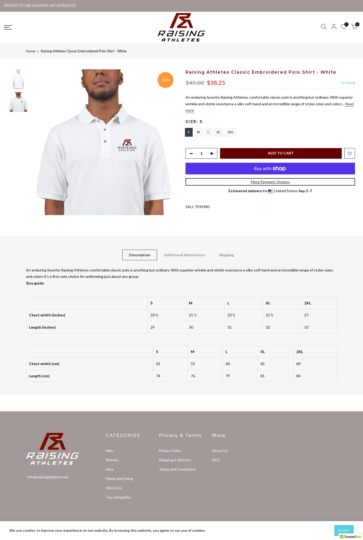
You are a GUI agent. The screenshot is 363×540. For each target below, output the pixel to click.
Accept (344, 531)
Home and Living (119, 478)
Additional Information (184, 255)
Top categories (118, 497)
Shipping (226, 255)
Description (139, 255)
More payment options (270, 181)
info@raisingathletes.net (48, 477)
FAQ (216, 460)
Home (30, 51)
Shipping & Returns (175, 460)
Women (112, 460)
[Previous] (41, 142)
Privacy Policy (170, 450)
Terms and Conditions (177, 469)
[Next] (168, 142)
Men (109, 450)
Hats (110, 469)
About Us (114, 487)
